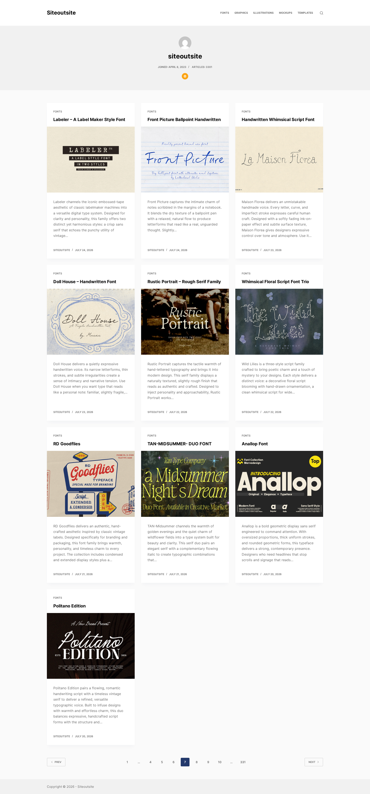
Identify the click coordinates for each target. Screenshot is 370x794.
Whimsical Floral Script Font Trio (275, 281)
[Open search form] (321, 13)
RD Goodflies (66, 443)
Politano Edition (69, 606)
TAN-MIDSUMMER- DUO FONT (180, 443)
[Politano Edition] (91, 646)
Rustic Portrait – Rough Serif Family (184, 281)
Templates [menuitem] (305, 12)
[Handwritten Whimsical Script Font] (279, 160)
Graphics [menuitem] (241, 12)
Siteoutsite (61, 12)
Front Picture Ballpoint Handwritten (184, 119)
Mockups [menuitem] (285, 12)
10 (219, 762)
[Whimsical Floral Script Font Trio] (279, 322)
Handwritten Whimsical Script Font (278, 119)
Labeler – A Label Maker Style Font (89, 119)
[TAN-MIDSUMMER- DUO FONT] (185, 484)
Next (312, 762)
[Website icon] (185, 76)
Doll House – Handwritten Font (84, 281)
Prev (58, 762)
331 (243, 762)
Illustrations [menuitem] (263, 12)
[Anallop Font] (279, 484)
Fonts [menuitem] (224, 12)
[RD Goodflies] (91, 484)
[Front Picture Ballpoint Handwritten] (185, 160)
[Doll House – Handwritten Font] (91, 322)
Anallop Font (255, 443)
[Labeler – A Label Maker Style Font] (91, 160)
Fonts (57, 111)
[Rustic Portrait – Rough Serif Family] (185, 322)
